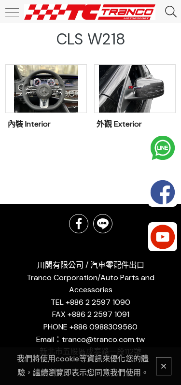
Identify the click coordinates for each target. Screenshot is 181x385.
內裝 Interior (29, 124)
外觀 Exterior (119, 124)
